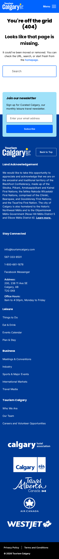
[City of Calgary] (29, 464)
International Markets (15, 381)
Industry (7, 366)
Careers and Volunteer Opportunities (24, 423)
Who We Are (10, 408)
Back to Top (46, 152)
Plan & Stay (9, 339)
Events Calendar (12, 332)
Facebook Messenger (17, 271)
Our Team (8, 415)
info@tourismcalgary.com (19, 249)
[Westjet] (29, 524)
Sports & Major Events (16, 374)
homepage (31, 59)
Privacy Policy (11, 547)
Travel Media (10, 389)
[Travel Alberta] (29, 484)
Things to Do (10, 317)
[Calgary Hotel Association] (29, 444)
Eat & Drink (9, 324)
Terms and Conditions (36, 547)
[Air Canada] (29, 504)
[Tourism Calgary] (13, 6)
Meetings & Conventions (17, 359)
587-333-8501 (13, 256)
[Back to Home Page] (17, 152)
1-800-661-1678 (13, 264)
